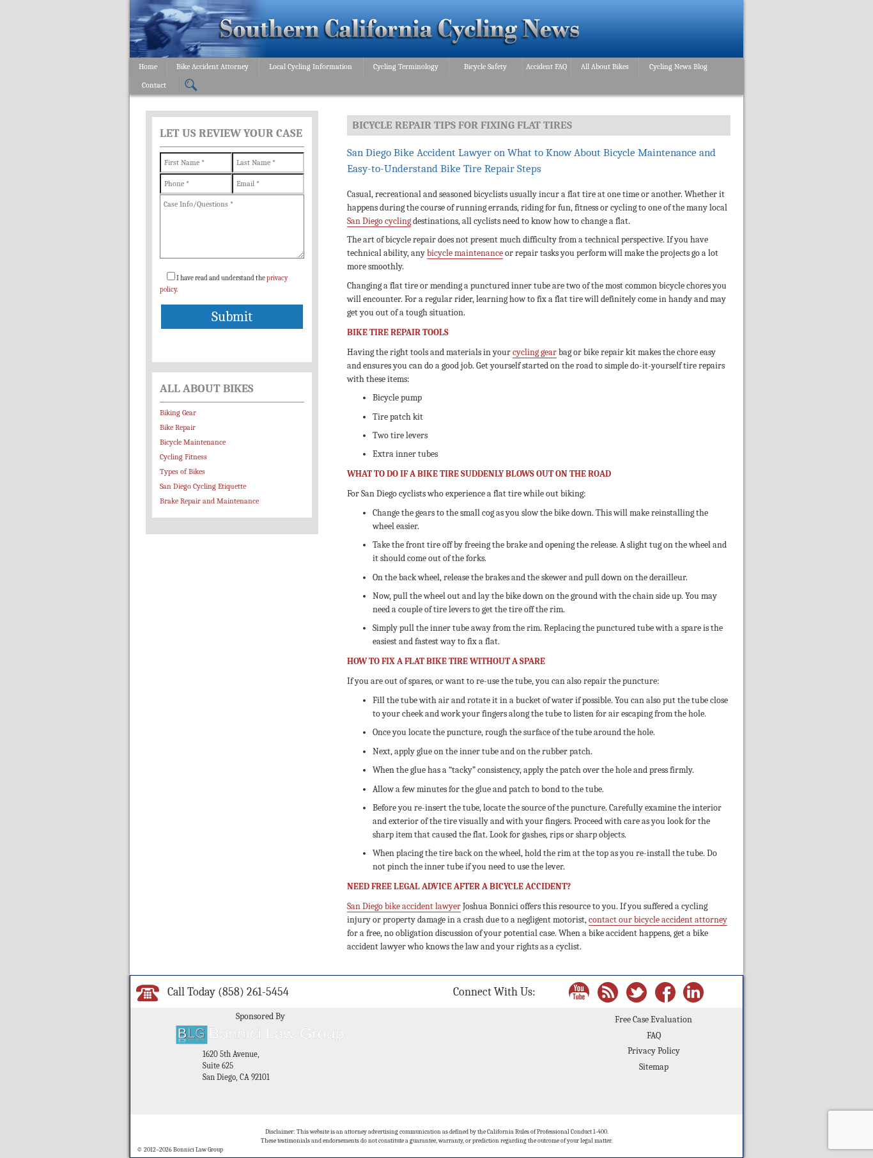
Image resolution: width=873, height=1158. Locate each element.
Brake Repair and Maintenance (209, 500)
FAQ (654, 1035)
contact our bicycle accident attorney (658, 919)
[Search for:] (191, 85)
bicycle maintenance (465, 253)
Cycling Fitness (183, 456)
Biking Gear (178, 412)
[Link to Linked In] (693, 991)
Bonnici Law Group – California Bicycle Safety (399, 31)
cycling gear (535, 352)
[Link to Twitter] (636, 991)
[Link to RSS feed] (608, 991)
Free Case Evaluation (653, 1019)
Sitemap (653, 1066)
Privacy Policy (654, 1050)
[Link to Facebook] (665, 991)
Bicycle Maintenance (193, 442)
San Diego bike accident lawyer (404, 906)
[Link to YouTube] (579, 991)
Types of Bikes (182, 471)
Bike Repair (178, 427)
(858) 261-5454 (253, 991)
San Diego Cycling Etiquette (203, 486)
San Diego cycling (379, 221)
